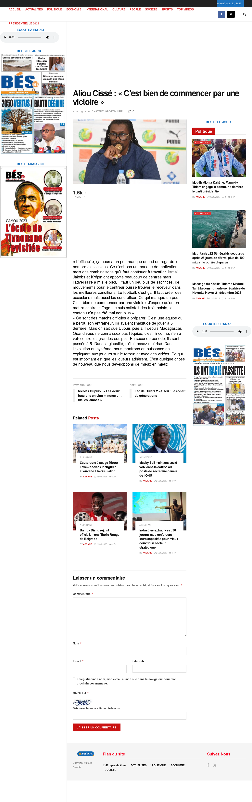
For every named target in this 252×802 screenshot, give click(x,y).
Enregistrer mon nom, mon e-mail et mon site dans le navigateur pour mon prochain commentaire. (127, 681)
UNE (120, 111)
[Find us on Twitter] (231, 14)
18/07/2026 (214, 267)
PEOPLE (135, 9)
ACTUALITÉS (34, 9)
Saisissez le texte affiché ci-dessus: (97, 708)
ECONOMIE (73, 9)
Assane (87, 476)
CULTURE (118, 9)
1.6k (232, 267)
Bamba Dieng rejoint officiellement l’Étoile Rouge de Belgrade (100, 534)
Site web (138, 661)
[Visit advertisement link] (33, 101)
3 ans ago (78, 111)
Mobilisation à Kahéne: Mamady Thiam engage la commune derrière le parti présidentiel (217, 186)
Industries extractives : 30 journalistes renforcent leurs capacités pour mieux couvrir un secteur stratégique (158, 538)
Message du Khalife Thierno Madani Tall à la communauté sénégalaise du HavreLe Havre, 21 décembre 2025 (218, 288)
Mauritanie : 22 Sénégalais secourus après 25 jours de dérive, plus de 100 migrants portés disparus (218, 257)
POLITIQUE (54, 9)
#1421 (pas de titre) (114, 765)
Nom (77, 643)
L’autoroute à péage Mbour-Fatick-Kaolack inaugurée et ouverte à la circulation (99, 466)
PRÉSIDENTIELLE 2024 (24, 23)
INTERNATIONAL (97, 9)
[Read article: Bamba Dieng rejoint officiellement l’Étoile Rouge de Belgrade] (100, 511)
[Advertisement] (159, 55)
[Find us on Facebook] (221, 14)
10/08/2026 (214, 196)
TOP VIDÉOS (185, 9)
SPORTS (167, 9)
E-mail (78, 661)
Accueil (15, 9)
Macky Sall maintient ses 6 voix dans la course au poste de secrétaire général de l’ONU (158, 469)
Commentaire (83, 594)
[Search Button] (244, 14)
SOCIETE (151, 9)
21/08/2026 (161, 480)
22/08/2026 (101, 476)
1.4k (113, 476)
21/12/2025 (214, 298)
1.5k (113, 544)
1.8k (173, 480)
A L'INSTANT (96, 111)
